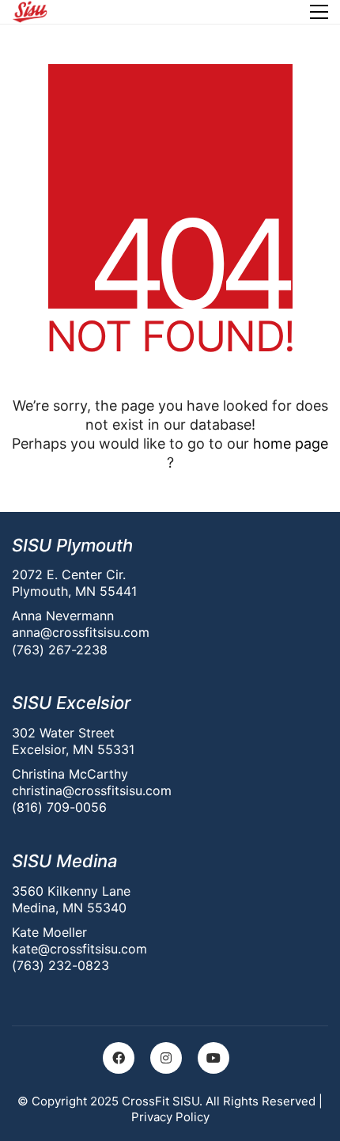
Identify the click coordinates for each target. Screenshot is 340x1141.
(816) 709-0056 (59, 807)
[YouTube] (213, 1058)
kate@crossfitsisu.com (79, 949)
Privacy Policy (170, 1116)
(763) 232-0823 (60, 965)
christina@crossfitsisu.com (92, 790)
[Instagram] (166, 1058)
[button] (319, 12)
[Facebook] (118, 1058)
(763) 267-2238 (60, 650)
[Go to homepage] (29, 12)
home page (290, 443)
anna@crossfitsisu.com (80, 632)
